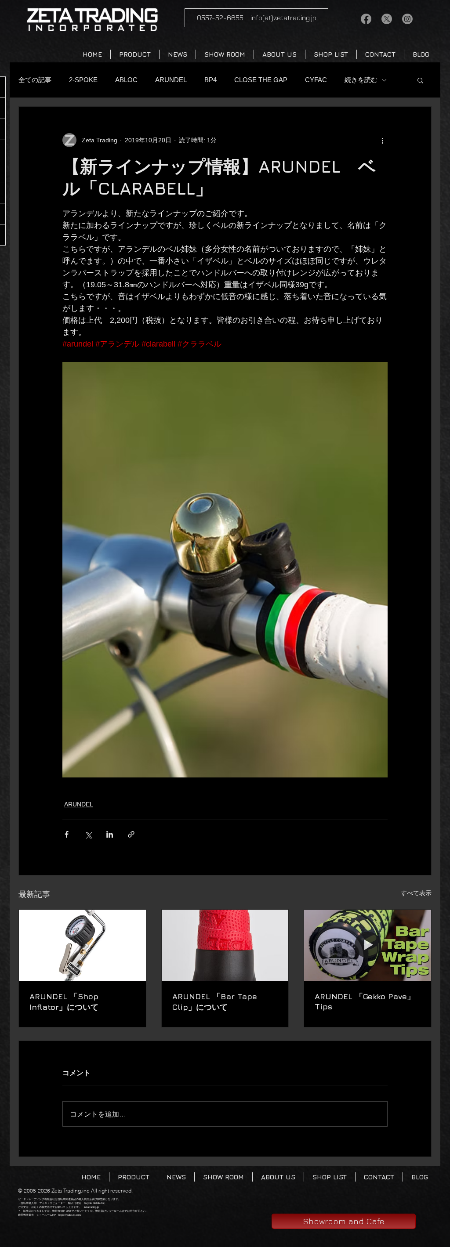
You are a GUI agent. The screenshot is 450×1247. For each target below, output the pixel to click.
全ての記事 (34, 79)
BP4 (210, 79)
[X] (386, 19)
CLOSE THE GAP (260, 79)
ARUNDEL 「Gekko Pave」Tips (365, 1001)
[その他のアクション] (382, 140)
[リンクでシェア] (131, 834)
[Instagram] (407, 19)
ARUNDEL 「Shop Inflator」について (63, 1002)
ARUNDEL (171, 79)
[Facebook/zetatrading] (366, 19)
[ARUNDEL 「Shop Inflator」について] (82, 945)
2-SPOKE (83, 79)
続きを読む (361, 79)
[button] (420, 79)
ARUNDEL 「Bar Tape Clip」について (214, 1002)
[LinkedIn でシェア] (109, 834)
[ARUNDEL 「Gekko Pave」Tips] (367, 945)
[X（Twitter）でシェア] (88, 834)
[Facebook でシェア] (66, 834)
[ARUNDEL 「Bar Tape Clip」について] (225, 945)
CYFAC (316, 79)
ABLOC (126, 79)
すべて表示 (416, 892)
